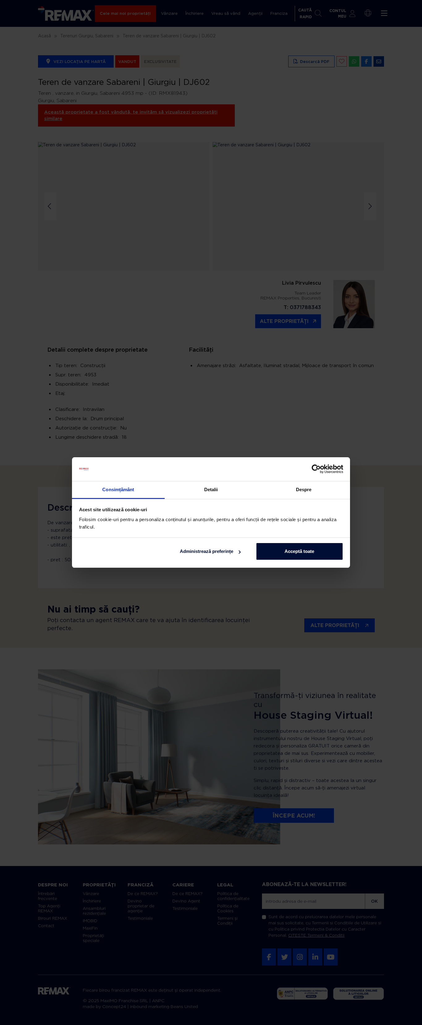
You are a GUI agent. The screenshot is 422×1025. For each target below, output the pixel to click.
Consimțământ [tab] (118, 489)
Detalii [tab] (211, 489)
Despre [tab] (304, 489)
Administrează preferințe (206, 551)
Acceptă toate (299, 551)
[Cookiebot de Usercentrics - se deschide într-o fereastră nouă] (316, 469)
